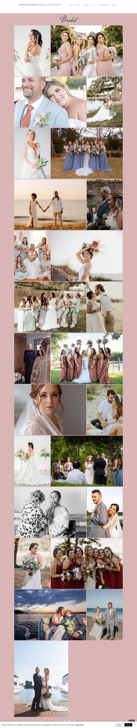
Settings (119, 725)
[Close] (134, 724)
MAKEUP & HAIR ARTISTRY (49, 4)
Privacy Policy (79, 725)
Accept (128, 725)
